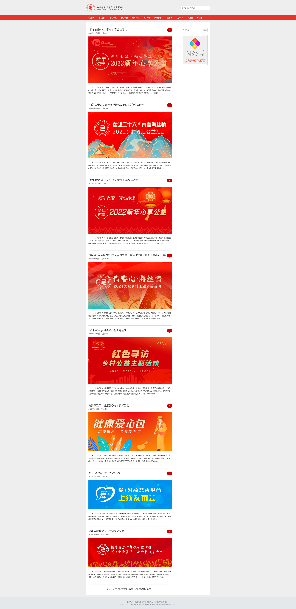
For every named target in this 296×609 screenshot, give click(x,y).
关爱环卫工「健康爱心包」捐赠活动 (108, 405)
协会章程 (113, 17)
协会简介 (102, 17)
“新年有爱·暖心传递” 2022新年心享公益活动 (113, 179)
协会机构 (124, 17)
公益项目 (169, 17)
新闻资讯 (135, 17)
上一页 (112, 589)
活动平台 (157, 17)
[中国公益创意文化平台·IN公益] (195, 50)
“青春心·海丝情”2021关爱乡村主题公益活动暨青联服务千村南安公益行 (128, 255)
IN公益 (199, 17)
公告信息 (146, 17)
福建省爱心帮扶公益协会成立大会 (107, 530)
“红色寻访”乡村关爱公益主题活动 (107, 330)
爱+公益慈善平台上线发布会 (104, 472)
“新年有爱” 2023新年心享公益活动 (107, 29)
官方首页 (91, 17)
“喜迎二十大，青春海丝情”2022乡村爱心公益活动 (116, 104)
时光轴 (190, 17)
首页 (108, 589)
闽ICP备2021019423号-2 (166, 604)
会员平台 (180, 17)
